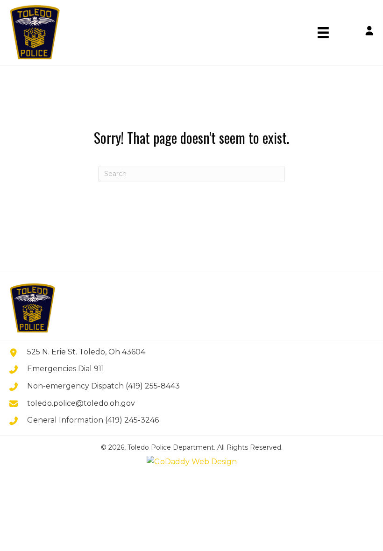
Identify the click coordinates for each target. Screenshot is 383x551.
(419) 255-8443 (153, 385)
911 (99, 368)
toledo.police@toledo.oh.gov (81, 403)
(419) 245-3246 (132, 420)
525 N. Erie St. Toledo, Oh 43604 (86, 351)
